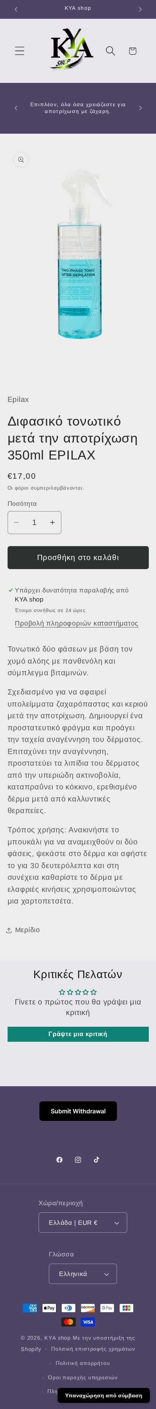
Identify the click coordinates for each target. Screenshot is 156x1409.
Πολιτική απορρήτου (83, 1363)
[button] (19, 51)
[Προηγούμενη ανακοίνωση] (16, 9)
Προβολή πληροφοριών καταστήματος (77, 623)
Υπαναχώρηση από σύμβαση (103, 1395)
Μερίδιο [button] (27, 930)
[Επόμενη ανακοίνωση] (140, 9)
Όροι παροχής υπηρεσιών (83, 1377)
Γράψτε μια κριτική (78, 1034)
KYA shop (57, 1338)
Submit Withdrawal (78, 1111)
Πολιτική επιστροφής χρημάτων (93, 1349)
